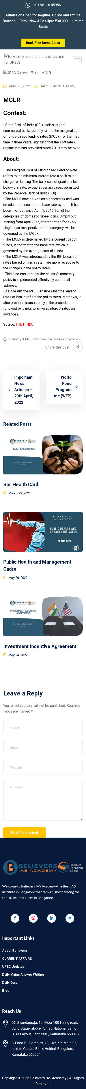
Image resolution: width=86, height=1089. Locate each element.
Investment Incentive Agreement (40, 646)
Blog (5, 990)
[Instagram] (33, 918)
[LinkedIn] (51, 918)
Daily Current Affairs (57, 86)
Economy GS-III (19, 339)
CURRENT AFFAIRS (17, 958)
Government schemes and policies (56, 339)
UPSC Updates (13, 966)
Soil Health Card (20, 484)
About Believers (14, 950)
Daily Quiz (10, 982)
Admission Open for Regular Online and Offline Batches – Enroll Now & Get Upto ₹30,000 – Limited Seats (43, 21)
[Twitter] (69, 918)
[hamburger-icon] (77, 60)
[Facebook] (15, 918)
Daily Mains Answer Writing (23, 974)
